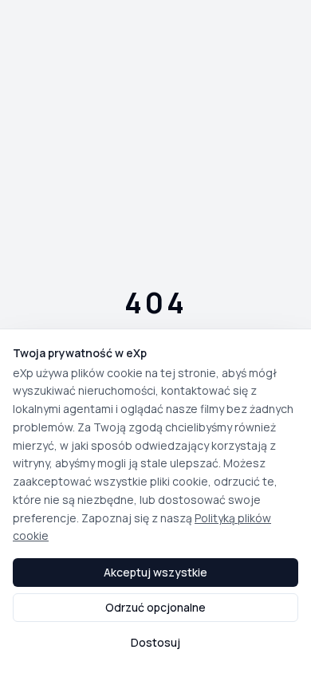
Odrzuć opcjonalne (155, 607)
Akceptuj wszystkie (155, 572)
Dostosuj (155, 642)
